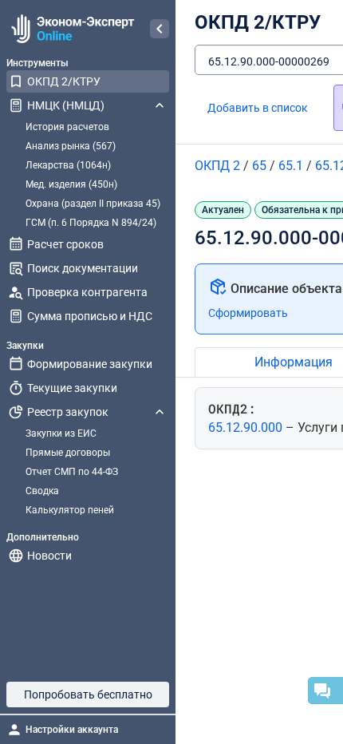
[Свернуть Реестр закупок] (160, 412)
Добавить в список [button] (257, 107)
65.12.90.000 (247, 427)
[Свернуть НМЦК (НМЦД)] (160, 105)
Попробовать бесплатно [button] (88, 694)
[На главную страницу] (70, 28)
